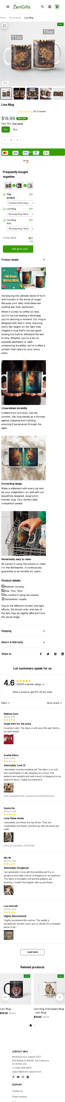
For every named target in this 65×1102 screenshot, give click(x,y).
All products (15, 17)
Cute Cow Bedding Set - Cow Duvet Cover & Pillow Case (29, 796)
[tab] (31, 1025)
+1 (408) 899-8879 (22, 1068)
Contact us (17, 1091)
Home (3, 17)
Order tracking (19, 1096)
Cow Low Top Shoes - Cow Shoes (19, 845)
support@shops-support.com (26, 1071)
